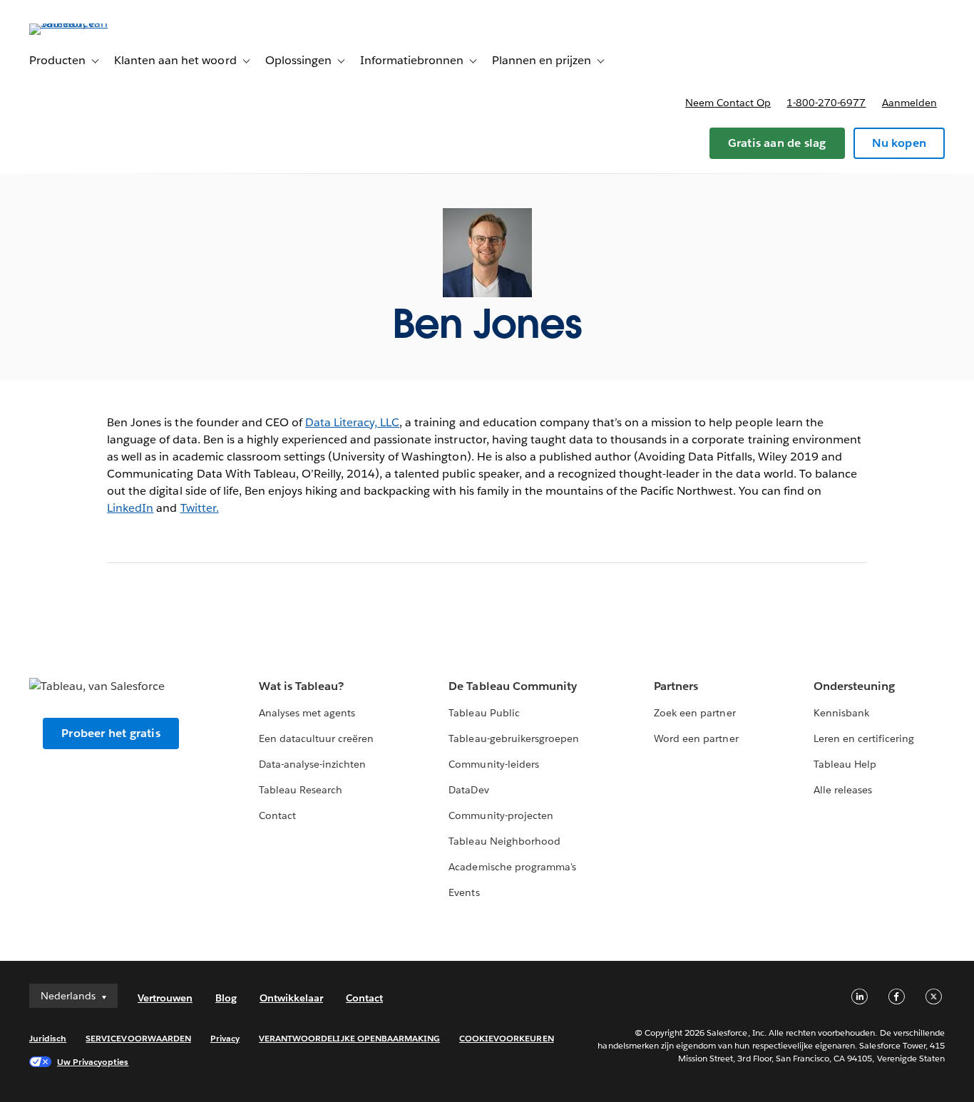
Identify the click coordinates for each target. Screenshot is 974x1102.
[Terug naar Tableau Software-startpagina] (82, 23)
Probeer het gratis (110, 733)
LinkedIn (130, 507)
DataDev (468, 789)
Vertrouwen (165, 998)
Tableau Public (483, 712)
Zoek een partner (694, 712)
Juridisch (47, 1038)
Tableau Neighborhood (504, 841)
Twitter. (199, 507)
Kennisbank (841, 712)
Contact (277, 815)
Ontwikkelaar (291, 998)
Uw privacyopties (92, 1062)
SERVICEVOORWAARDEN (138, 1038)
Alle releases (843, 789)
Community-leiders (493, 764)
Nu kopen (899, 142)
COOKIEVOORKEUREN (506, 1038)
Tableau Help (845, 764)
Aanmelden (909, 102)
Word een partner (696, 738)
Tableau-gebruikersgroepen (513, 738)
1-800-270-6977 (826, 102)
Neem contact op (728, 102)
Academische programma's (511, 866)
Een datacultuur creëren (316, 738)
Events (463, 892)
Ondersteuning (854, 686)
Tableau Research (300, 789)
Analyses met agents (307, 712)
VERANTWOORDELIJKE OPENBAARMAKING (349, 1038)
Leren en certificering (864, 738)
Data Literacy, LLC (352, 422)
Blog (226, 998)
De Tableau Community (512, 686)
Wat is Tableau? (301, 686)
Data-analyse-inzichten (312, 764)
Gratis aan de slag (777, 142)
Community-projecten (500, 815)
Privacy (225, 1038)
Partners (676, 686)
